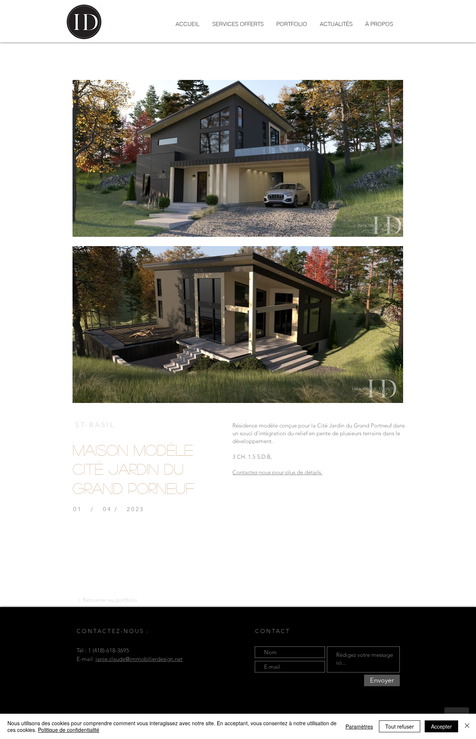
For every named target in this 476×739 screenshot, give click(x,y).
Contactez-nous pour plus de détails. (277, 472)
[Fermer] (467, 726)
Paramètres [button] (359, 726)
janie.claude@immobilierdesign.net (139, 658)
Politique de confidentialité (68, 729)
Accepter (441, 726)
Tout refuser (399, 726)
